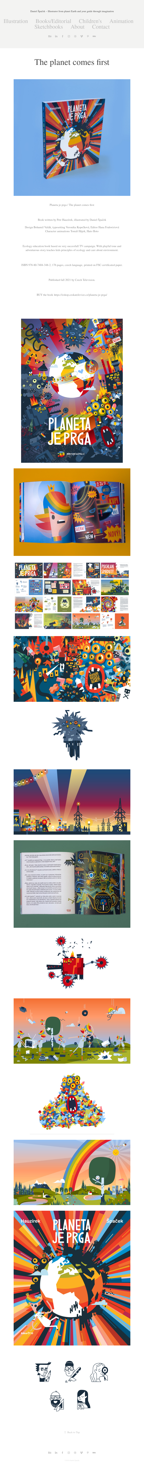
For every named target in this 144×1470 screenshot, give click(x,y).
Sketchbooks (48, 26)
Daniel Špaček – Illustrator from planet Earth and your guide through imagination (72, 11)
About (78, 26)
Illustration (16, 20)
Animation (121, 20)
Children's (90, 20)
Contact (101, 26)
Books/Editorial (53, 20)
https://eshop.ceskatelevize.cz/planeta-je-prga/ (80, 295)
